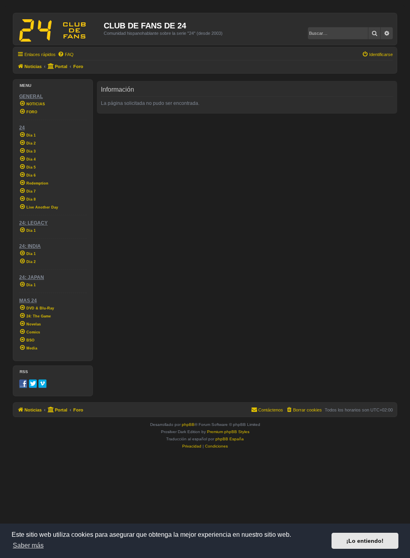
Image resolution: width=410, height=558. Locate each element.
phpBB (188, 424)
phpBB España (229, 439)
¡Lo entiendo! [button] (365, 541)
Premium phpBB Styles (228, 432)
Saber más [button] (28, 545)
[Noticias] (59, 28)
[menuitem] (66, 54)
